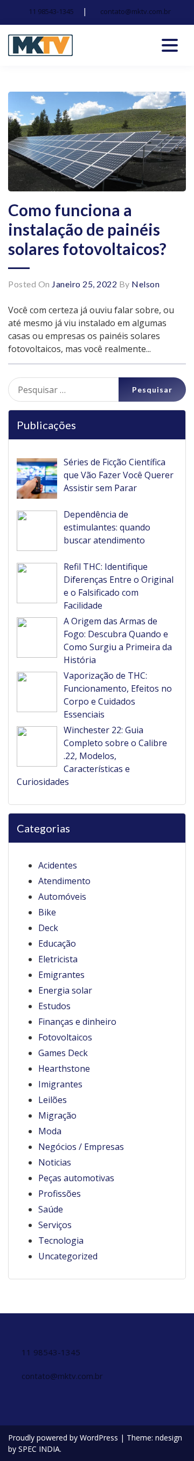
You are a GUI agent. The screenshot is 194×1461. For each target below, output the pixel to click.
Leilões (52, 1100)
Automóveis (62, 896)
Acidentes (57, 865)
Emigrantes (61, 975)
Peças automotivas (76, 1178)
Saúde (50, 1209)
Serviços (55, 1225)
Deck (48, 928)
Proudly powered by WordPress (64, 1437)
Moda (49, 1131)
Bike (47, 912)
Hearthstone (64, 1068)
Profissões (59, 1194)
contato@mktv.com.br (135, 11)
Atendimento (64, 881)
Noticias (54, 1162)
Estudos (54, 1006)
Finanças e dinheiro (77, 1022)
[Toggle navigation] (170, 45)
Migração (57, 1115)
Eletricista (58, 959)
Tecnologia (61, 1240)
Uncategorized (68, 1256)
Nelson (145, 284)
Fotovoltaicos (65, 1037)
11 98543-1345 (51, 11)
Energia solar (65, 990)
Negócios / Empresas (81, 1147)
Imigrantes (60, 1084)
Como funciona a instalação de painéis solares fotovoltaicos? (87, 229)
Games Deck (63, 1053)
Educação (57, 943)
